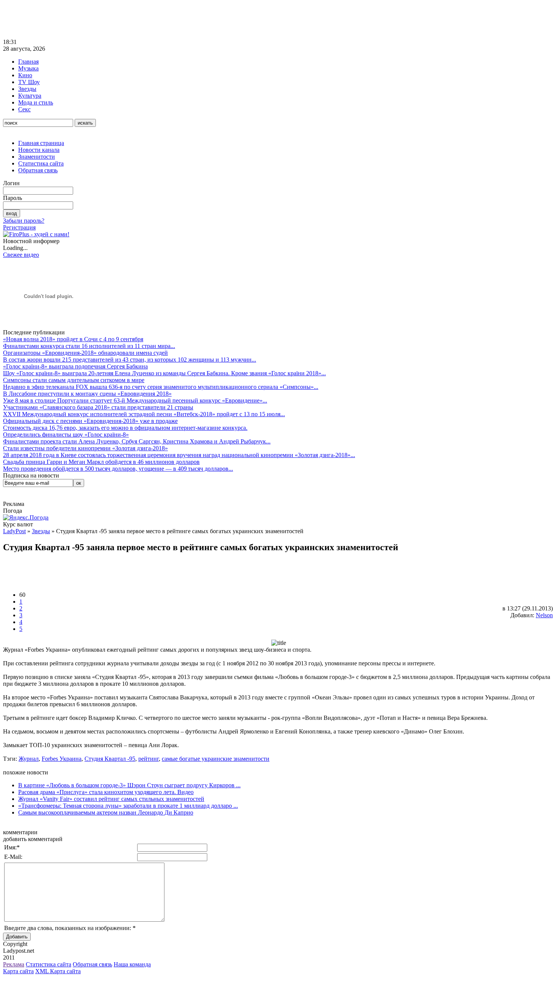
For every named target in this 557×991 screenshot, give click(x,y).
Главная (28, 61)
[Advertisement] (141, 20)
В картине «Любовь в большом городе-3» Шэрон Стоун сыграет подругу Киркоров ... (129, 785)
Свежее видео (21, 254)
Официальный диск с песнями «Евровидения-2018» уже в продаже (90, 421)
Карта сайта (18, 971)
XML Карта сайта (58, 971)
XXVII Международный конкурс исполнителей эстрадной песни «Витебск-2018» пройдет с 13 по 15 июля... (144, 414)
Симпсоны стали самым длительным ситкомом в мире (73, 380)
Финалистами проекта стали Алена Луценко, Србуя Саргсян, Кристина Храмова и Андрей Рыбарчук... (137, 441)
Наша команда (132, 964)
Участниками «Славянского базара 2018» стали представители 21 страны (98, 407)
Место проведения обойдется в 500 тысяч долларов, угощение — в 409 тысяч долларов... (118, 468)
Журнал (29, 758)
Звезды (27, 89)
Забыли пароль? (23, 220)
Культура (29, 95)
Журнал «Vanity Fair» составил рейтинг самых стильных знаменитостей (111, 799)
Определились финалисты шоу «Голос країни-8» (66, 434)
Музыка (28, 68)
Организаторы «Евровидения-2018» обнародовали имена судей (85, 353)
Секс (24, 109)
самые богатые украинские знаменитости (215, 758)
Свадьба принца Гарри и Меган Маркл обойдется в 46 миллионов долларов (101, 462)
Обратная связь (38, 170)
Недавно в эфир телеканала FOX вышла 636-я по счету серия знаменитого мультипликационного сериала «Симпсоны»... (160, 387)
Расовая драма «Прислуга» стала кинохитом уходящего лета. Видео (106, 792)
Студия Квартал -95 (109, 758)
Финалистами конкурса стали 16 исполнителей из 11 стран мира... (89, 346)
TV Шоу (29, 82)
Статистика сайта (41, 163)
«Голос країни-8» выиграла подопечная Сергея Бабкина (75, 366)
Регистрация (19, 227)
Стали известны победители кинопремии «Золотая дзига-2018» (85, 448)
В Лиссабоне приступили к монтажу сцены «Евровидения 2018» (87, 393)
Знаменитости (36, 156)
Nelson (544, 615)
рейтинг (148, 758)
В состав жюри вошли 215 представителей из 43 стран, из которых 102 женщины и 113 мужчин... (129, 359)
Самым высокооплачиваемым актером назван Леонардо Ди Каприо (105, 812)
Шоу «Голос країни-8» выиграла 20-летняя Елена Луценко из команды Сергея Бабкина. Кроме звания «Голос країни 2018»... (164, 373)
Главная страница (41, 143)
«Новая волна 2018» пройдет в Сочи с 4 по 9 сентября (73, 339)
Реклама (13, 964)
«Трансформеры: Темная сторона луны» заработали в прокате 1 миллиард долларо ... (128, 805)
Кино (25, 75)
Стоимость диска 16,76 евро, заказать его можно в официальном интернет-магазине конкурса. (125, 427)
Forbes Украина (61, 758)
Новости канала (38, 150)
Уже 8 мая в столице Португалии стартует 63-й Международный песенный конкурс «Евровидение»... (135, 400)
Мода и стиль (35, 102)
